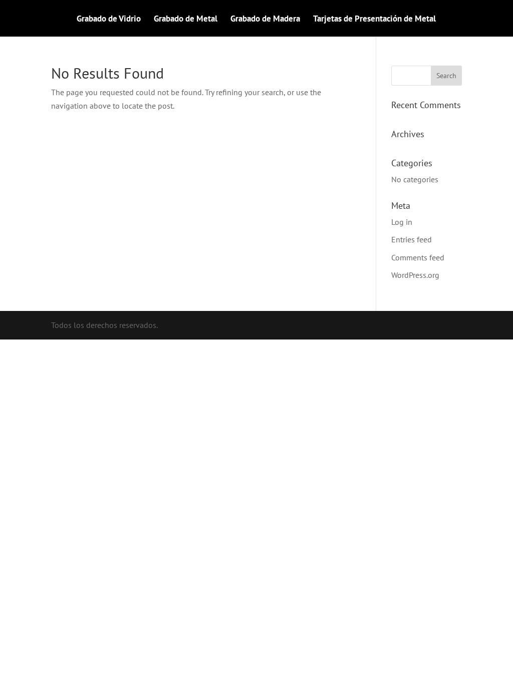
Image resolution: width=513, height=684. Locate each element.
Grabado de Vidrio (109, 19)
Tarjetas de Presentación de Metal (374, 19)
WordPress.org (415, 275)
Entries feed (411, 239)
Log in (401, 222)
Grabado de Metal (185, 19)
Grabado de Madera (265, 19)
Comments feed (417, 257)
